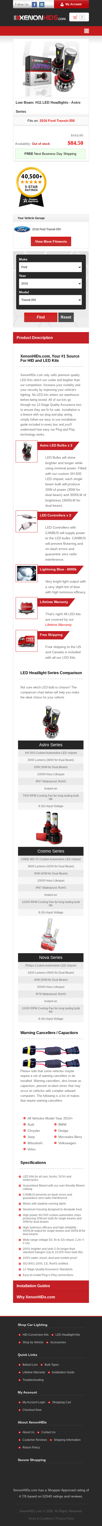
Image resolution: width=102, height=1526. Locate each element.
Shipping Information (67, 1440)
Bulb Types (52, 1364)
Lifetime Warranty (58, 625)
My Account (73, 4)
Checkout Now (32, 1410)
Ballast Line (30, 1364)
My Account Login (34, 1402)
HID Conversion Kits (36, 1334)
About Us (28, 1432)
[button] (65, 1474)
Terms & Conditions (40, 1518)
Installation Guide (63, 1372)
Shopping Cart (61, 1402)
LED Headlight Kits (68, 1334)
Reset (66, 317)
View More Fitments (51, 241)
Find (41, 317)
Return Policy (31, 1447)
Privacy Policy (65, 1518)
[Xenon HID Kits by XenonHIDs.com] (39, 17)
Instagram (42, 4)
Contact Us (48, 1432)
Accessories (58, 1342)
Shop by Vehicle (33, 1342)
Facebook (34, 4)
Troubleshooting (33, 1380)
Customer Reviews (35, 1440)
